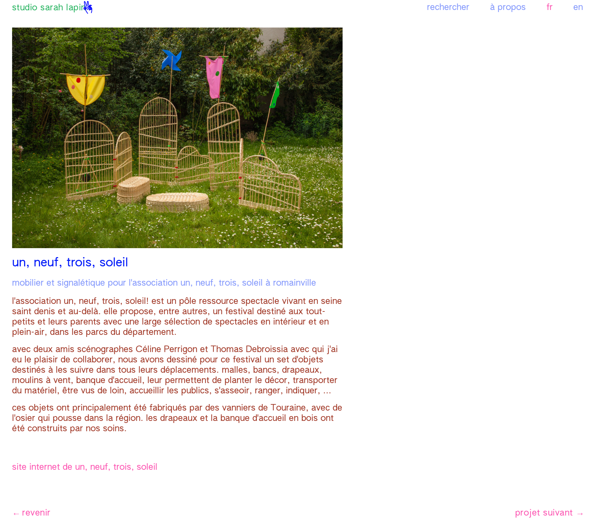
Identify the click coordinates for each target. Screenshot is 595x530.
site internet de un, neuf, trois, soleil (84, 467)
